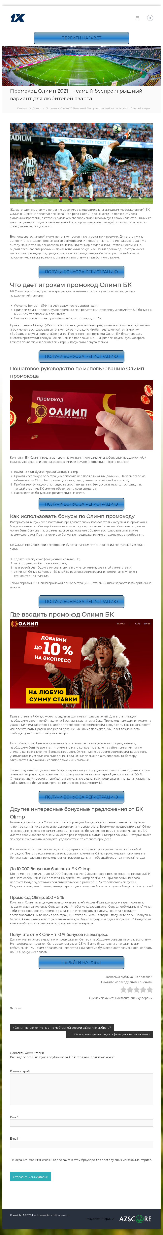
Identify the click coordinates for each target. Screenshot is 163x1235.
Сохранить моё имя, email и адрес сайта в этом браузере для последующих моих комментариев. (82, 1160)
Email (14, 1138)
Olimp (36, 108)
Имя (14, 1117)
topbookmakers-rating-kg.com (51, 1214)
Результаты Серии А (99, 1219)
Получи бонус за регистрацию (81, 271)
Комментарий (20, 1071)
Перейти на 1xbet (81, 38)
